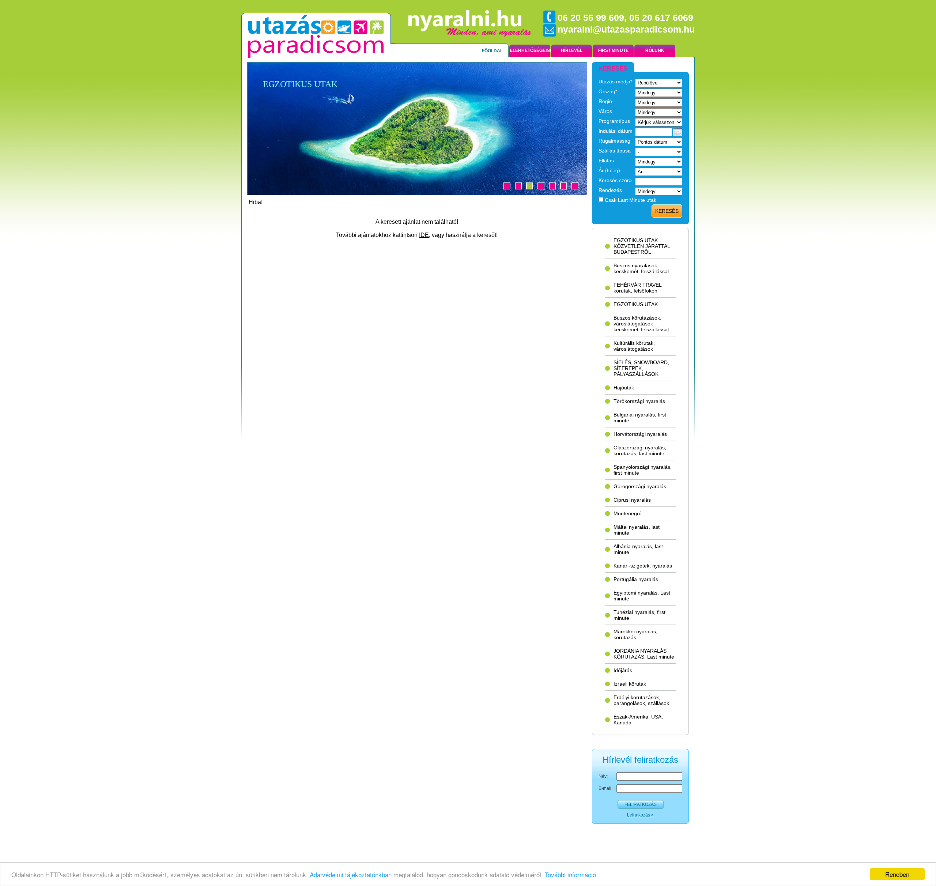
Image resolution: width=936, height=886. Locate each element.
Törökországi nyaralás (639, 401)
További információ (570, 874)
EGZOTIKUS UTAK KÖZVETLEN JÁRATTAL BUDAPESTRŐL (642, 246)
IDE (424, 235)
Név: (603, 776)
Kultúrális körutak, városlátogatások (634, 346)
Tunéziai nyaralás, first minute (639, 615)
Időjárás (623, 670)
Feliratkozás (640, 804)
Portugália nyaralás (636, 579)
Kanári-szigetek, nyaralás (643, 566)
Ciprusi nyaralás (632, 500)
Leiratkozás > (640, 815)
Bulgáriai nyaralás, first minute (640, 417)
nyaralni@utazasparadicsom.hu (626, 29)
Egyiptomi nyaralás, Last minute (642, 596)
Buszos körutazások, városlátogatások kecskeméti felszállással (641, 323)
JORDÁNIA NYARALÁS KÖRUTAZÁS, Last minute (644, 654)
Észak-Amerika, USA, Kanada (638, 719)
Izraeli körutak (630, 684)
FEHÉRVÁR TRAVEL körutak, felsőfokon (638, 288)
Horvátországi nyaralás (640, 434)
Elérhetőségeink (530, 50)
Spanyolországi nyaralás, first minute (643, 470)
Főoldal (492, 50)
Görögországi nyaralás (640, 486)
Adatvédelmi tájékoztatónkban (351, 874)
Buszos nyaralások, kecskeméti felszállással (641, 268)
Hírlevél (571, 50)
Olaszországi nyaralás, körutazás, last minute (640, 450)
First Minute (613, 50)
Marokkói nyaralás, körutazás (635, 634)
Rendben (897, 874)
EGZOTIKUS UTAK (636, 304)
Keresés (667, 211)
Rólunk (654, 50)
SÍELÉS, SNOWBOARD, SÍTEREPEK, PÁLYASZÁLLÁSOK (641, 368)
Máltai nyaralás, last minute (637, 530)
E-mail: (605, 788)
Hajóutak (624, 388)
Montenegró (628, 513)
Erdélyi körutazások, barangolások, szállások (641, 700)
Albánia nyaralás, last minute (638, 549)
